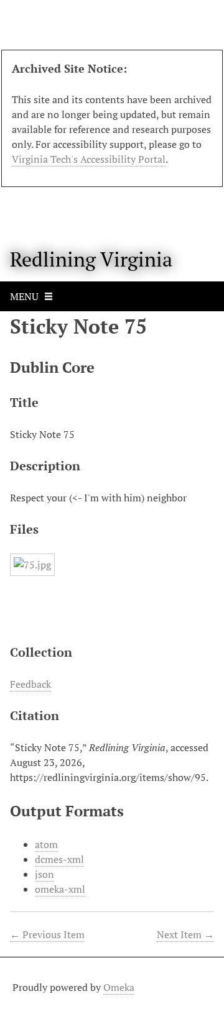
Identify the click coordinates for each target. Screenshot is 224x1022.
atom (46, 844)
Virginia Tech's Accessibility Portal (89, 159)
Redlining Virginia (91, 259)
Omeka (118, 987)
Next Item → (185, 934)
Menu (24, 296)
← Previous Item (47, 934)
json (44, 874)
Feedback (30, 684)
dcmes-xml (59, 859)
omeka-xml (60, 889)
